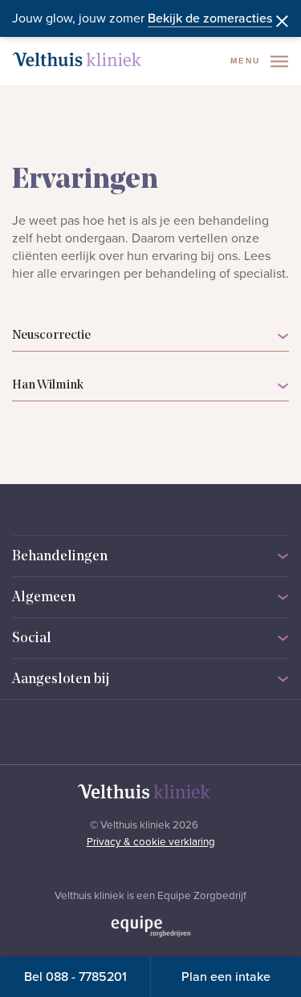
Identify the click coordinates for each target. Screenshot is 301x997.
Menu (247, 60)
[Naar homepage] (77, 59)
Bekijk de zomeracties (210, 18)
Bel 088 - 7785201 (75, 977)
